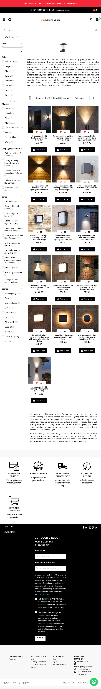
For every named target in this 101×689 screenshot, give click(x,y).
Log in (54, 662)
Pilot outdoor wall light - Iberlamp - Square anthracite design (39, 238)
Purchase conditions (38, 664)
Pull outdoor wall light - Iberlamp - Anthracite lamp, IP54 (39, 138)
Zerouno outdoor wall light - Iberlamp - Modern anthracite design (63, 138)
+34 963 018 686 (83, 661)
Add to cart (40, 149)
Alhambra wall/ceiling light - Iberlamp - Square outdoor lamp (63, 287)
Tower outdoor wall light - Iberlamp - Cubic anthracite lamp (87, 188)
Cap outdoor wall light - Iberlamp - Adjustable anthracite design (87, 238)
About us (12, 659)
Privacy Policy (82, 682)
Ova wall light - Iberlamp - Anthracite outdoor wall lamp (63, 337)
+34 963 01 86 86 (40, 10)
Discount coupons (59, 664)
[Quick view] (41, 132)
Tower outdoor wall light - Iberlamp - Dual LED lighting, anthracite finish (39, 188)
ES (96, 10)
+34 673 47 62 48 (83, 669)
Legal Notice (68, 682)
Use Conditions (36, 667)
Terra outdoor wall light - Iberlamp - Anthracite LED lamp (39, 287)
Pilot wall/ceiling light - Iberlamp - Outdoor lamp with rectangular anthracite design (39, 338)
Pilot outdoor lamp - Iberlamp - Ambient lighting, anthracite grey (63, 238)
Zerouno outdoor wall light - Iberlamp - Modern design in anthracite (87, 287)
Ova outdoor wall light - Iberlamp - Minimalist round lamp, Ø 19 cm (87, 337)
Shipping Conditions (38, 662)
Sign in (54, 659)
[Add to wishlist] (37, 132)
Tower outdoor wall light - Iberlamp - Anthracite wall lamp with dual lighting (63, 188)
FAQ (32, 659)
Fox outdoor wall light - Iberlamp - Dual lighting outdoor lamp (39, 389)
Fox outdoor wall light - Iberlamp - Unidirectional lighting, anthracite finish (87, 138)
